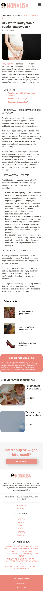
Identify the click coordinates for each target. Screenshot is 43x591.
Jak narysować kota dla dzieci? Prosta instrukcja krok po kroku (33, 387)
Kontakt (21, 509)
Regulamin (21, 587)
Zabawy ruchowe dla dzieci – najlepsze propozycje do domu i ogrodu (21, 561)
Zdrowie (21, 535)
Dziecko (21, 519)
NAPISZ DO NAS (21, 461)
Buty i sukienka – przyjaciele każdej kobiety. (26, 313)
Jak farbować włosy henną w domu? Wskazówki (27, 328)
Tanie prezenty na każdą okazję (33, 413)
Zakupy (21, 532)
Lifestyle (18, 15)
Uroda (21, 529)
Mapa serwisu (21, 583)
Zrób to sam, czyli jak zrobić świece (27, 344)
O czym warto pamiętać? (17, 102)
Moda (21, 526)
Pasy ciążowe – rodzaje (17, 99)
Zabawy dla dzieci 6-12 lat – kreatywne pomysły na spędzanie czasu (21, 554)
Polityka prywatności (21, 579)
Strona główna (7, 15)
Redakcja (21, 505)
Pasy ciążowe (7, 64)
